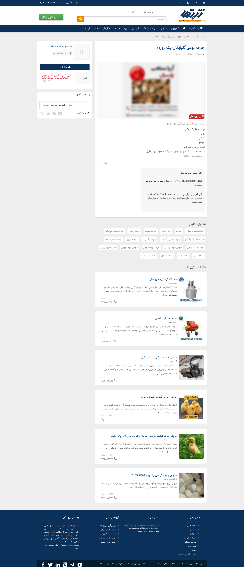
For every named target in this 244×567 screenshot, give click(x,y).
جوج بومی (166, 231)
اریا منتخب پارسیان (195, 231)
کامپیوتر (175, 28)
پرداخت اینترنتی (190, 542)
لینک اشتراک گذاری (83, 94)
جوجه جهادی (167, 255)
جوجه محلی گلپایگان (194, 239)
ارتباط (87, 28)
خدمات (117, 28)
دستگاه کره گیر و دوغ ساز (163, 279)
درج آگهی (70, 2)
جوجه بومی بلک (148, 255)
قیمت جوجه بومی (151, 247)
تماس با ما (162, 12)
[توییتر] (48, 114)
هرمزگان (198, 54)
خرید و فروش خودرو (108, 529)
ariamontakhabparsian (61, 46)
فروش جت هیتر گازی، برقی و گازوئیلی (156, 357)
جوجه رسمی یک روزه (170, 239)
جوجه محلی (150, 231)
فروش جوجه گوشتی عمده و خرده (159, 397)
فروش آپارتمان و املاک (107, 525)
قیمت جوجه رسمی (195, 247)
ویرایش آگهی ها (190, 537)
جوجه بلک (183, 255)
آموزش (164, 28)
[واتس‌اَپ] (42, 114)
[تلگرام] (54, 114)
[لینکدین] (60, 114)
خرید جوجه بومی (108, 247)
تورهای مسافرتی (109, 533)
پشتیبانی (53, 2)
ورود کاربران (197, 2)
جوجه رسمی (134, 231)
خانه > (201, 36)
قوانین (52, 532)
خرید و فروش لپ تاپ (107, 537)
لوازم (126, 28)
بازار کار (107, 28)
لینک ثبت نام (63, 525)
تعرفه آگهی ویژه (133, 12)
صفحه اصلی (191, 525)
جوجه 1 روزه (132, 239)
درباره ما (147, 12)
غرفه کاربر (63, 67)
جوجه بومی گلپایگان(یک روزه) (181, 48)
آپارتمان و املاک (150, 28)
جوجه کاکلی (198, 255)
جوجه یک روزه (149, 239)
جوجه (178, 231)
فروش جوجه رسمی (173, 247)
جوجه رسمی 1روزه (113, 239)
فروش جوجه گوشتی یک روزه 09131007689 (154, 475)
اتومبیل (135, 28)
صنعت (97, 28)
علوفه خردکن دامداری (165, 318)
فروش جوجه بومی (129, 247)
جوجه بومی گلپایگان (114, 231)
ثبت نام (182, 2)
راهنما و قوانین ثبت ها (187, 554)
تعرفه (194, 550)
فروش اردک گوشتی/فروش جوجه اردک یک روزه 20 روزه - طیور (144, 436)
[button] (51, 17)
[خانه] (184, 28)
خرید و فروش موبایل (108, 542)
